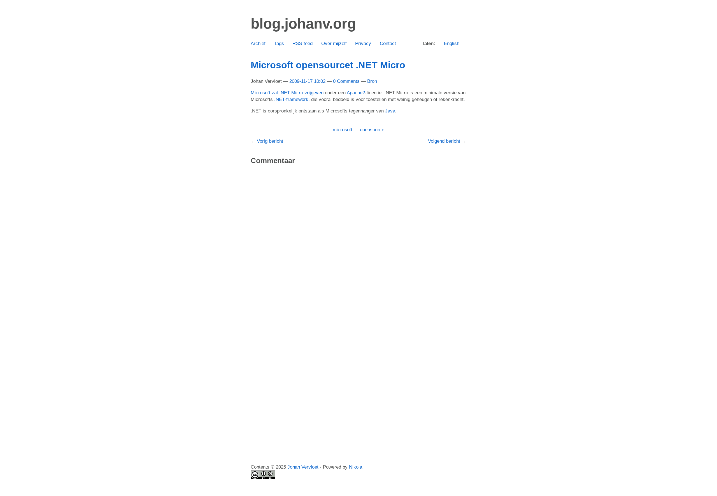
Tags (279, 43)
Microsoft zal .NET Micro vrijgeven (287, 92)
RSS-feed (302, 43)
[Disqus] (358, 242)
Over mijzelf (334, 43)
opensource (372, 129)
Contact (388, 43)
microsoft (342, 129)
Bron (372, 81)
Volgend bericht (444, 141)
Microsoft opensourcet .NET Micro (328, 65)
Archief (258, 43)
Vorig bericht (270, 141)
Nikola (355, 467)
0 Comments (346, 81)
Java (390, 111)
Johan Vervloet (302, 467)
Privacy (363, 43)
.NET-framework (291, 99)
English (451, 43)
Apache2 (356, 92)
